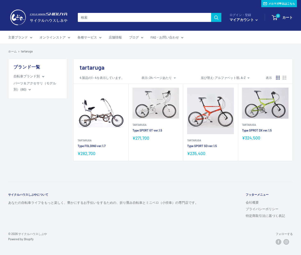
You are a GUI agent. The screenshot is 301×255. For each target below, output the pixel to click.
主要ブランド (18, 37)
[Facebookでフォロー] (278, 242)
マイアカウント (242, 19)
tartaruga (27, 51)
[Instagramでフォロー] (286, 242)
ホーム (12, 51)
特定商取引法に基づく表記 (265, 216)
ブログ (134, 37)
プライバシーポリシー (262, 209)
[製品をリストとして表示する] (284, 77)
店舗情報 (115, 37)
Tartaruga (85, 140)
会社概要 (252, 202)
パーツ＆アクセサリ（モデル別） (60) (35, 86)
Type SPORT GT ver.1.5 (147, 130)
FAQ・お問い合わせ (164, 37)
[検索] (216, 17)
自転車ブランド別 (27, 76)
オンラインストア (53, 37)
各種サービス (87, 37)
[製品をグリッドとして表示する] (278, 77)
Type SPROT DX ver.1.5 (257, 130)
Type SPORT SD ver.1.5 (202, 146)
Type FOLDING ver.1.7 (91, 146)
